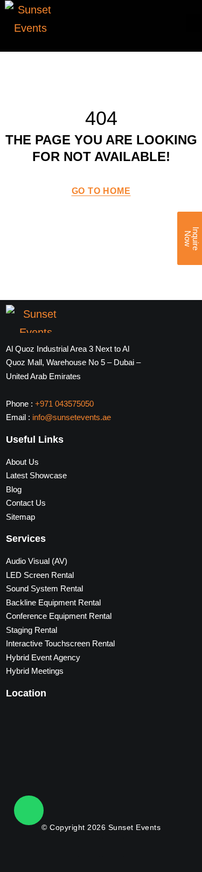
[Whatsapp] (29, 810)
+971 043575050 (64, 403)
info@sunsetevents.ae (71, 417)
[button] (193, 23)
